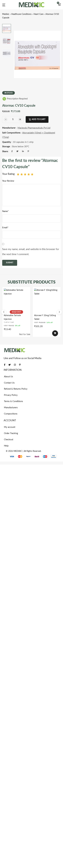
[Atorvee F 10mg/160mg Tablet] (46, 301)
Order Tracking (11, 433)
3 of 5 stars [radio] (25, 174)
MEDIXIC (17, 451)
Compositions (10, 414)
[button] (59, 5)
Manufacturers (11, 407)
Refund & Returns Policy (15, 389)
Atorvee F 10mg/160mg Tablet (45, 317)
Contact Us (9, 383)
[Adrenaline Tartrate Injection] (16, 301)
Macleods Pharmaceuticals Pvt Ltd (34, 128)
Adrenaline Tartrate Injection (12, 317)
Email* (5, 227)
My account (9, 427)
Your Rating (8, 174)
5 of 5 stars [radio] (32, 174)
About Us (8, 377)
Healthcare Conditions (21, 14)
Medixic (5, 14)
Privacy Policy (11, 395)
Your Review (8, 181)
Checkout (8, 439)
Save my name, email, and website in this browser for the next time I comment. (30, 252)
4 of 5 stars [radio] (28, 174)
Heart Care (38, 14)
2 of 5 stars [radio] (21, 174)
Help (6, 446)
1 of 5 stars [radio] (18, 174)
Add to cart (38, 119)
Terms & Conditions (13, 401)
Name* (5, 211)
